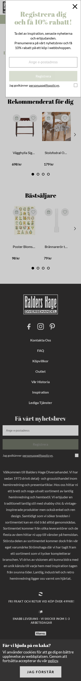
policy (53, 660)
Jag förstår (40, 672)
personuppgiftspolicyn (44, 85)
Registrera (43, 76)
